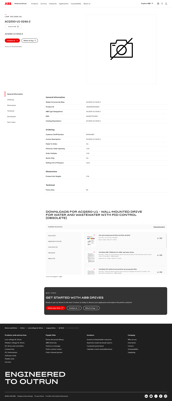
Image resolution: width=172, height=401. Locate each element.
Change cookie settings (25, 396)
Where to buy (28, 41)
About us (87, 4)
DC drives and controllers (14, 346)
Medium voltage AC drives (14, 343)
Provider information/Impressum (57, 396)
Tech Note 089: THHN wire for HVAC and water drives (116, 252)
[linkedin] (146, 396)
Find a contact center (54, 349)
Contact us (11, 41)
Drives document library (55, 339)
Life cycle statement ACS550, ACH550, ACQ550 (114, 235)
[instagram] (165, 396)
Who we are (132, 339)
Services (44, 4)
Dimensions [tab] (11, 105)
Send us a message (53, 346)
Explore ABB (146, 3)
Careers (131, 346)
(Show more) (114, 256)
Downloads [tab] (11, 116)
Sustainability (76, 4)
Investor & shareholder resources (99, 339)
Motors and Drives (11, 328)
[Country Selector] (158, 4)
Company (131, 335)
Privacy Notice (39, 396)
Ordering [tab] (10, 100)
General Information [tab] (15, 94)
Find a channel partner (54, 352)
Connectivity (9, 349)
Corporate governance (95, 346)
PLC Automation (11, 352)
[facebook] (160, 396)
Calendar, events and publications (99, 349)
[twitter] (156, 396)
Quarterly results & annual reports (99, 343)
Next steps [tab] (11, 122)
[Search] (162, 4)
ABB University (51, 343)
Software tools (10, 356)
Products (34, 4)
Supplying (131, 352)
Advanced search (159, 227)
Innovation (132, 343)
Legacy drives (51, 328)
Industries (53, 4)
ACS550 (61, 328)
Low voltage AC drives (35, 328)
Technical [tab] (10, 111)
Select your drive (54, 308)
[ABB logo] (8, 3)
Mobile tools (9, 359)
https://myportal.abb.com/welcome (166, 4)
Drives (22, 328)
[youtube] (151, 396)
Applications (63, 4)
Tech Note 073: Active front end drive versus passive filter (118, 269)
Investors (90, 335)
